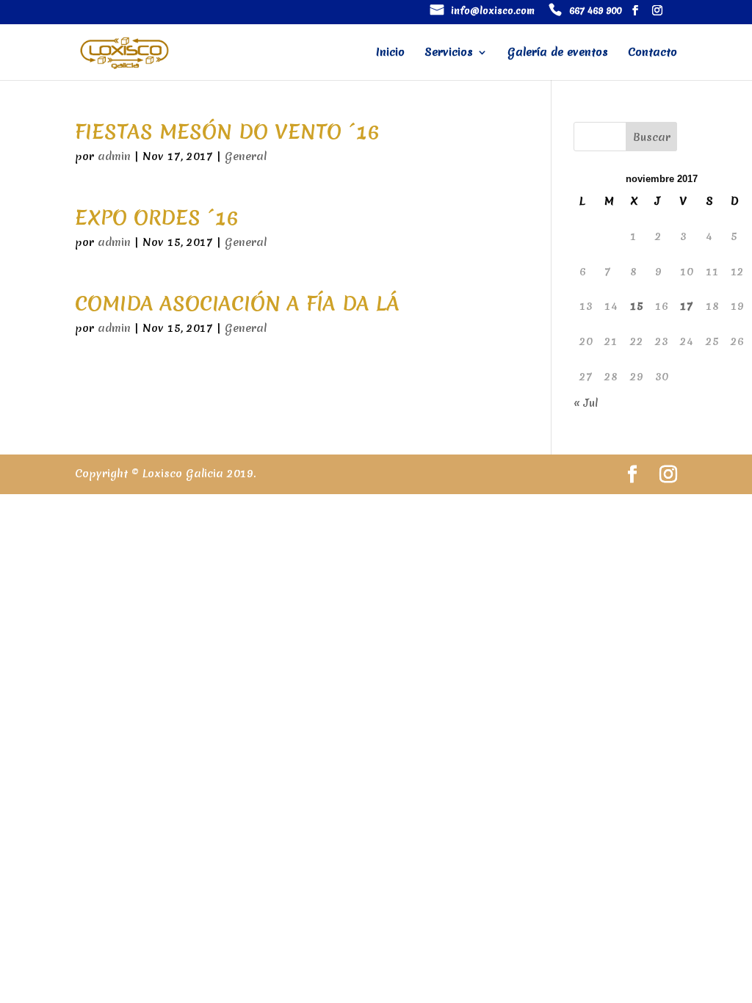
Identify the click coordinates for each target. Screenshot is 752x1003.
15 (636, 306)
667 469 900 (595, 12)
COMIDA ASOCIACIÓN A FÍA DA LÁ (237, 303)
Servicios (448, 53)
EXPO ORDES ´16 (156, 217)
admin (114, 156)
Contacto (652, 53)
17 (686, 306)
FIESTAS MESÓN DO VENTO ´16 (227, 131)
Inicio (390, 53)
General (246, 156)
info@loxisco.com (493, 12)
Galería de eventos (557, 53)
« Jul (586, 403)
